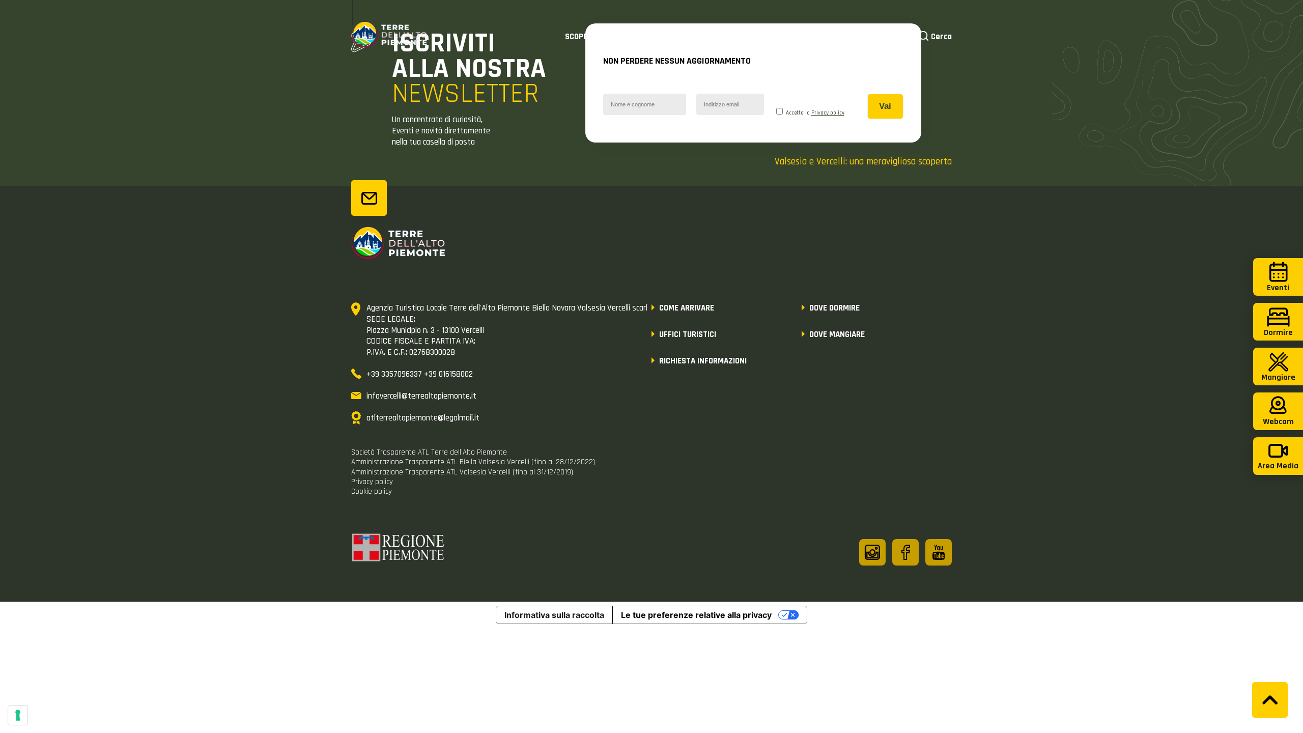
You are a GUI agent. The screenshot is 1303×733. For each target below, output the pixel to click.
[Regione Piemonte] (398, 549)
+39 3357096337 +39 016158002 (419, 374)
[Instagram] (872, 552)
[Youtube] (938, 552)
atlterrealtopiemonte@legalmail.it (422, 418)
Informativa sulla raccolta (554, 615)
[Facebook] (905, 552)
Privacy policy (827, 113)
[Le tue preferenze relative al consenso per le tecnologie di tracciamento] (17, 715)
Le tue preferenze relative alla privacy (696, 615)
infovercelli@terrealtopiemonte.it (421, 396)
